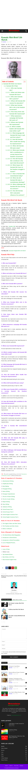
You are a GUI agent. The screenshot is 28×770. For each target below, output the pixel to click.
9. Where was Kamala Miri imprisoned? (16, 123)
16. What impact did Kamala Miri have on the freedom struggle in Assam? (17, 168)
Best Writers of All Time (8, 557)
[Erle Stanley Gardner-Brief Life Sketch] (4, 604)
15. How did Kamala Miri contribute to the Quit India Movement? (17, 161)
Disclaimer (21, 765)
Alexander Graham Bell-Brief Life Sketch (16, 616)
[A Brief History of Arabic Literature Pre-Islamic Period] (2, 725)
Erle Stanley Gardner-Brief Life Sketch (16, 603)
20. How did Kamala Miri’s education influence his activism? (17, 193)
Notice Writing (6, 491)
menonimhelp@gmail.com (16, 715)
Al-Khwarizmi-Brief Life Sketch (16, 609)
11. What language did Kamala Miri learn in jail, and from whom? (17, 135)
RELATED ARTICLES (6, 599)
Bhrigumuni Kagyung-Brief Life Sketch (7, 576)
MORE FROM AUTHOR (17, 599)
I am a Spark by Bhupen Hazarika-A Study (17, 692)
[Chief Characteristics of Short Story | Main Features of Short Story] (4, 737)
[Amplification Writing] (4, 731)
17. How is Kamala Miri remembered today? (17, 175)
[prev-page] (2, 622)
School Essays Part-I (8, 509)
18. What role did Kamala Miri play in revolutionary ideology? (17, 180)
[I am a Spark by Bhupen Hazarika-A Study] (4, 694)
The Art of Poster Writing (9, 496)
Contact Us (11, 765)
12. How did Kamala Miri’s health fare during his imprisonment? (17, 141)
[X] (9, 568)
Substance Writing (7, 506)
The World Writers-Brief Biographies (11, 535)
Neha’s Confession (7, 528)
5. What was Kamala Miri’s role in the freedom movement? (17, 107)
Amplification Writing (8, 483)
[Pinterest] (12, 568)
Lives (5, 34)
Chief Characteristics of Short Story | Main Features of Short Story (17, 736)
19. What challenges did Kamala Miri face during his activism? (17, 186)
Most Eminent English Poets (9, 559)
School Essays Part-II (8, 512)
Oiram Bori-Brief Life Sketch (20, 575)
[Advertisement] (14, 15)
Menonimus (4, 41)
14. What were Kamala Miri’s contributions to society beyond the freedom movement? (17, 153)
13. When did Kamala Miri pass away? (17, 147)
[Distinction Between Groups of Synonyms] (4, 674)
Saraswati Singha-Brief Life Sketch (17, 250)
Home (2, 34)
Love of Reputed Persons (9, 542)
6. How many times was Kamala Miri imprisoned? (17, 113)
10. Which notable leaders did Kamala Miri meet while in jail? (16, 129)
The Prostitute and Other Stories (10, 526)
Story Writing (6, 504)
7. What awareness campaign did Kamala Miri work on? (16, 118)
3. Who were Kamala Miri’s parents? (15, 98)
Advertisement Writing (8, 481)
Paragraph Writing (7, 488)
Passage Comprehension (9, 494)
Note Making (6, 486)
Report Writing (6, 501)
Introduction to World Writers (10, 537)
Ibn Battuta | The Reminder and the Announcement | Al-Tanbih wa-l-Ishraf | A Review (16, 680)
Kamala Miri (12, 226)
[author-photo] (14, 588)
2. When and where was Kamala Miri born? (16, 93)
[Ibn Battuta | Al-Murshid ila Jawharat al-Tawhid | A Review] (4, 687)
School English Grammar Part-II (10, 517)
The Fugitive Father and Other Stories (12, 523)
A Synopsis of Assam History (14, 666)
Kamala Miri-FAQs (12, 86)
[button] (2, 31)
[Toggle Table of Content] (23, 82)
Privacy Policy (16, 765)
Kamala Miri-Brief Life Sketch (12, 84)
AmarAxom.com (21, 767)
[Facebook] (6, 568)
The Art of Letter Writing (8, 499)
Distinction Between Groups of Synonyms (16, 672)
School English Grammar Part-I (10, 514)
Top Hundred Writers (8, 554)
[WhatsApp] (15, 568)
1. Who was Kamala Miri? (15, 89)
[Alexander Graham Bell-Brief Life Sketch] (4, 617)
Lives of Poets (6, 549)
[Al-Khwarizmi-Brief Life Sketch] (4, 611)
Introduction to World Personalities (11, 540)
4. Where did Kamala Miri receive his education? (17, 102)
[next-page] (4, 622)
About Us (6, 765)
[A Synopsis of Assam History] (4, 668)
